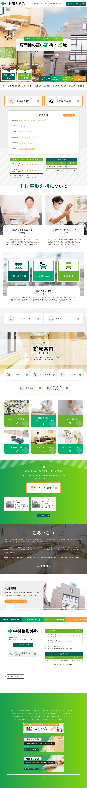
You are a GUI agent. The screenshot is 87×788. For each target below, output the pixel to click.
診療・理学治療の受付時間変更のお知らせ (32, 120)
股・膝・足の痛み (50, 714)
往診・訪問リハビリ (19, 716)
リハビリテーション (66, 714)
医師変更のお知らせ (25, 132)
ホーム (13, 711)
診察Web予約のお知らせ (27, 143)
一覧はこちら (69, 115)
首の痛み (71, 711)
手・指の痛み (28, 714)
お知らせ (22, 126)
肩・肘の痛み (16, 714)
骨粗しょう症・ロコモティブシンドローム (58, 716)
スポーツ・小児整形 (35, 716)
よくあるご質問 (57, 719)
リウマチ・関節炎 (20, 719)
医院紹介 (36, 711)
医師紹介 (45, 711)
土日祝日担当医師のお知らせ (28, 137)
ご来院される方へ (24, 711)
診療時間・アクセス (58, 711)
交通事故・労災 (34, 719)
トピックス (68, 719)
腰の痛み (39, 714)
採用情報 (45, 719)
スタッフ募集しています (27, 149)
